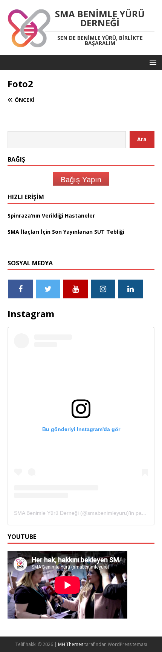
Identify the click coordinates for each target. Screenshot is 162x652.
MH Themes (70, 644)
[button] (151, 62)
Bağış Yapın (81, 179)
